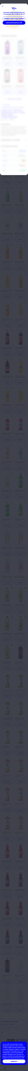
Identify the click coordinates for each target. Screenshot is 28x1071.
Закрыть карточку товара (14, 18)
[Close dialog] (2, 6)
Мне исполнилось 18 (14, 22)
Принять (14, 1061)
